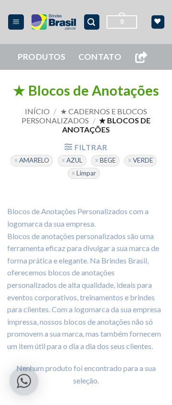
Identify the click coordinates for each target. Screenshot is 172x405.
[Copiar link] (141, 57)
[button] (16, 22)
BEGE (108, 160)
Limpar (86, 173)
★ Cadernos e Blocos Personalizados (84, 116)
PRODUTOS (42, 57)
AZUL (74, 160)
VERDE (143, 160)
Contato (99, 57)
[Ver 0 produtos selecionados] (157, 21)
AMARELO (34, 160)
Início (37, 111)
